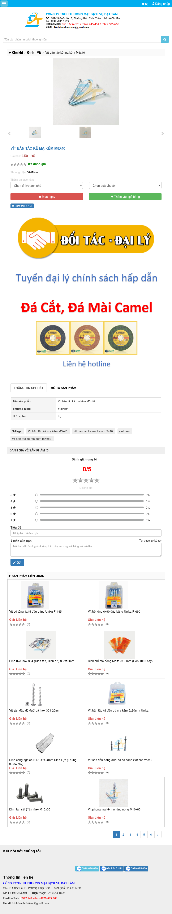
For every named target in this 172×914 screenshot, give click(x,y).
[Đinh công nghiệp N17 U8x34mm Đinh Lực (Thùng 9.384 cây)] (46, 744)
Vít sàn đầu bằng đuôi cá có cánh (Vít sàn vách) (120, 760)
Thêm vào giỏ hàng (126, 196)
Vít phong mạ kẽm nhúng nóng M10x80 (114, 809)
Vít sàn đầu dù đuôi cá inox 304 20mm (34, 710)
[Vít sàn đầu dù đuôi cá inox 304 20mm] (34, 694)
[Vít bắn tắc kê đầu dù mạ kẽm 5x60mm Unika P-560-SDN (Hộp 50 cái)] (117, 694)
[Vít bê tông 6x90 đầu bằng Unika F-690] (113, 595)
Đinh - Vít (34, 52)
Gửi (18, 562)
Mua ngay (48, 196)
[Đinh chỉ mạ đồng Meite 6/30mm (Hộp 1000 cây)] (119, 645)
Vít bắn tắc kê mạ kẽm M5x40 (48, 431)
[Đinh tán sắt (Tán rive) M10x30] (29, 793)
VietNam (32, 172)
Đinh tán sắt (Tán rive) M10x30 (29, 809)
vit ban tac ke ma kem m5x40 (93, 431)
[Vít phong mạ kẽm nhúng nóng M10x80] (114, 793)
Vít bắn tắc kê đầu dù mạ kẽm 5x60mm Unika (118, 710)
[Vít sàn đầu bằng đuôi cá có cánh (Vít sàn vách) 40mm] (119, 744)
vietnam (124, 431)
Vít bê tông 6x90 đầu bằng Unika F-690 (114, 611)
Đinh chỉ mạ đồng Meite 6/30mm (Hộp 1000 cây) (120, 661)
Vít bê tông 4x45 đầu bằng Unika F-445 (35, 611)
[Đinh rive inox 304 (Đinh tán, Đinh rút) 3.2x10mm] (41, 645)
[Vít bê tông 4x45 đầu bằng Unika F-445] (35, 595)
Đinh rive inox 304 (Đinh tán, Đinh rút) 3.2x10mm (41, 661)
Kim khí (17, 52)
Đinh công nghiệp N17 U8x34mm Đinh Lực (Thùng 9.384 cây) (43, 762)
